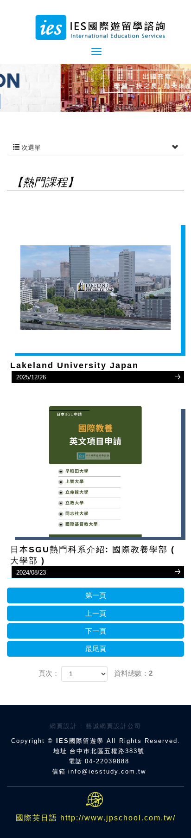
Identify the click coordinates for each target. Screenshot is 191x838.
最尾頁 (95, 648)
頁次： (48, 673)
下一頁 (95, 631)
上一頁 (95, 613)
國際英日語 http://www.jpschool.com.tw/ (96, 818)
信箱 (59, 771)
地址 (60, 751)
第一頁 (95, 595)
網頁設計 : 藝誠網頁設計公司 (95, 726)
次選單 (30, 147)
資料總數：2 (133, 673)
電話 (76, 761)
